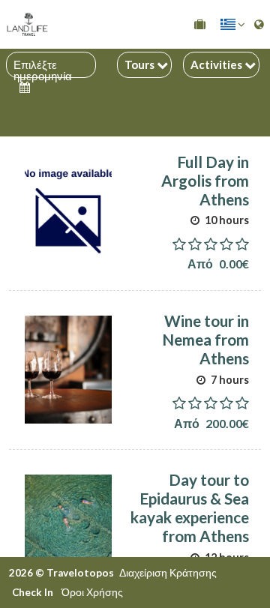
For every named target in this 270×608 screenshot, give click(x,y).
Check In (32, 592)
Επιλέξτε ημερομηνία (43, 64)
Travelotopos (80, 573)
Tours (140, 64)
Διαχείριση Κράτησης (168, 573)
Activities (217, 64)
